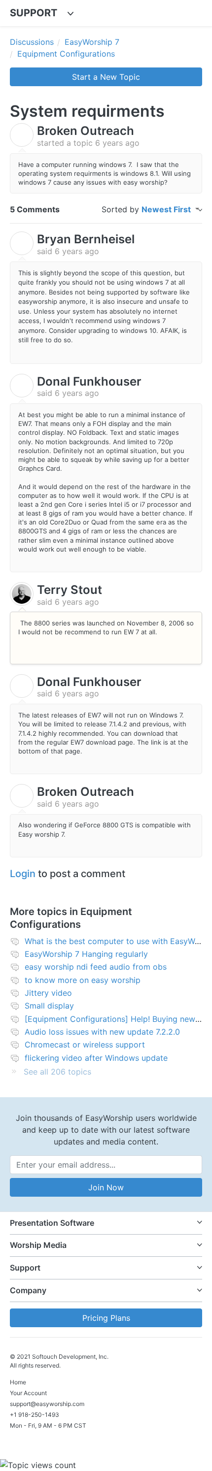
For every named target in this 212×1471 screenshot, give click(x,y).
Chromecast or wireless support (85, 1044)
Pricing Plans (106, 1318)
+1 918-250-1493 (34, 1414)
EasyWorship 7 (92, 42)
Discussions (32, 42)
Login (22, 874)
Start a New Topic (106, 77)
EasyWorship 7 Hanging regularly (86, 954)
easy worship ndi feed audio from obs (96, 967)
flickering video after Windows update (96, 1058)
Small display (49, 1006)
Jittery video (48, 993)
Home (18, 1382)
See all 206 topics (57, 1072)
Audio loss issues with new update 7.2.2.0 (102, 1032)
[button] (106, 1223)
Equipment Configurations (66, 54)
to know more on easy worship (83, 980)
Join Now (106, 1187)
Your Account (28, 1393)
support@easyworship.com (47, 1403)
